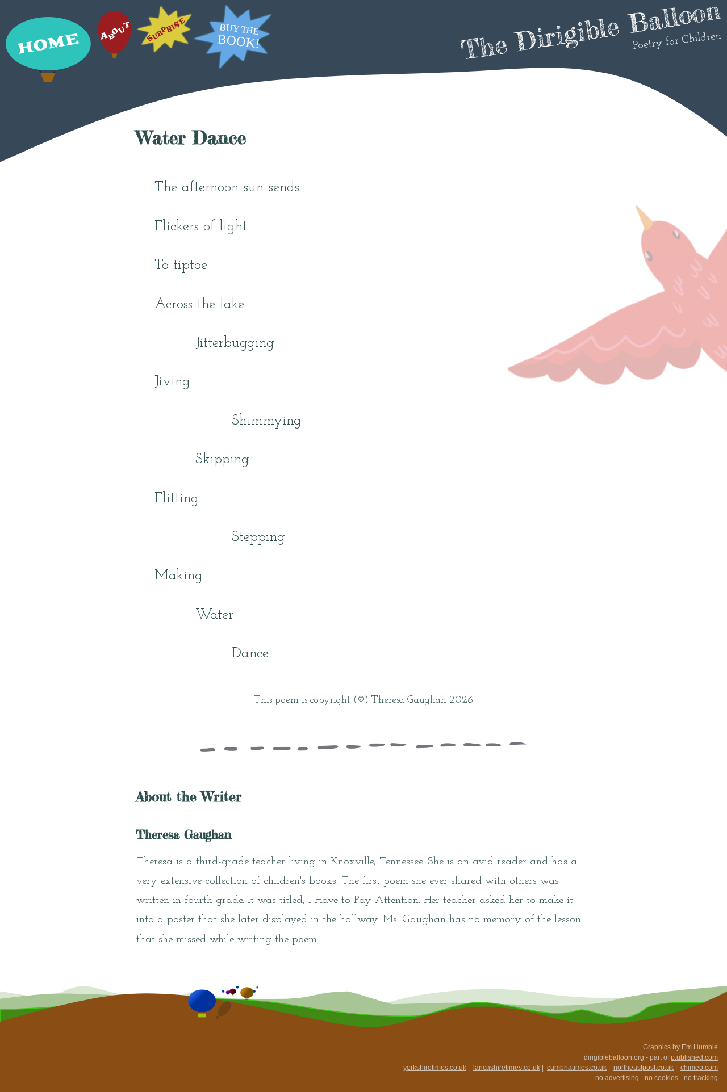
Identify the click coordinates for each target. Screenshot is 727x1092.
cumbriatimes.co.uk (577, 1068)
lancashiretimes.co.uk (506, 1068)
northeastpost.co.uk (643, 1068)
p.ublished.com (694, 1057)
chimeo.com (699, 1068)
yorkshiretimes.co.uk (434, 1068)
